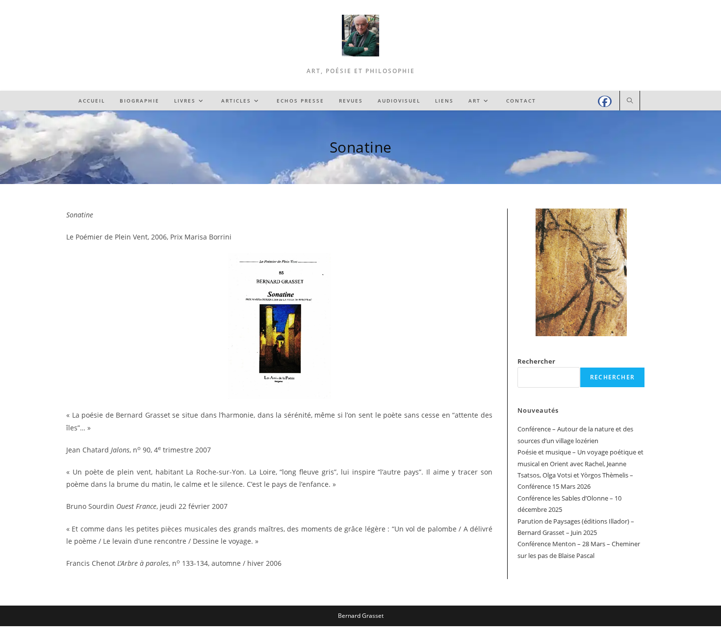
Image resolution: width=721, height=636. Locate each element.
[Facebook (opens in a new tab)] (605, 101)
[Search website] (630, 101)
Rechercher (536, 361)
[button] (533, 272)
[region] (581, 272)
